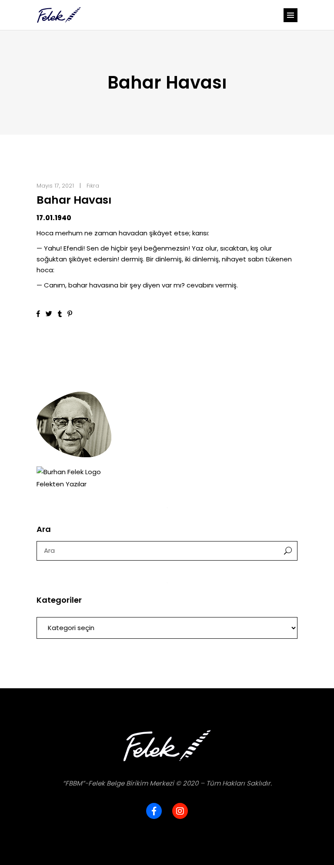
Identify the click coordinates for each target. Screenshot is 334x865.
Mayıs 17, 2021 (55, 186)
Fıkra (93, 186)
